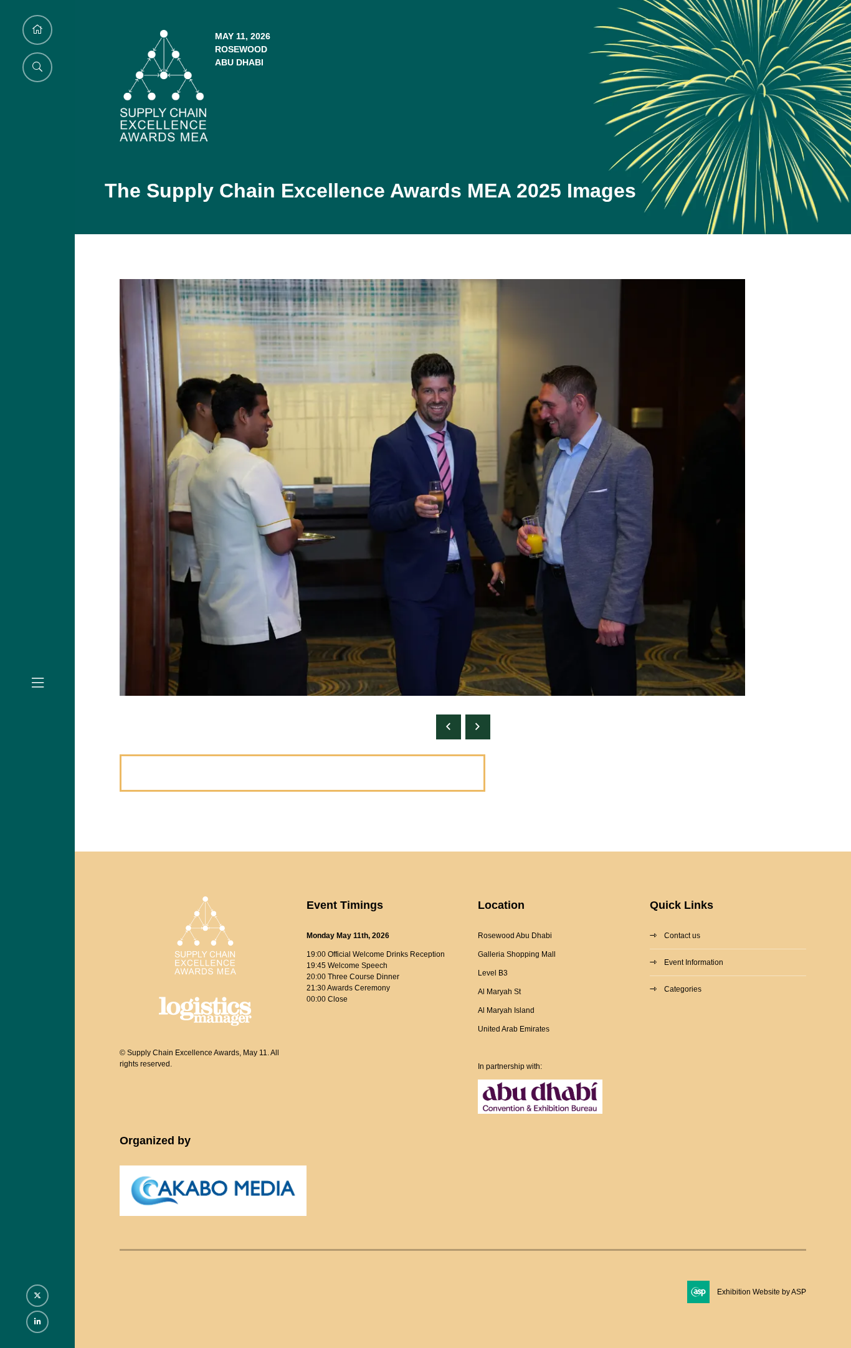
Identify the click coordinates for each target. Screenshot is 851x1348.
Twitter (37, 1295)
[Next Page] (477, 726)
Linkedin (37, 1322)
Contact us (682, 935)
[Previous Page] (448, 726)
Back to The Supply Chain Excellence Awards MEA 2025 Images (302, 773)
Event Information (693, 962)
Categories (682, 989)
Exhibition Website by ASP (761, 1292)
